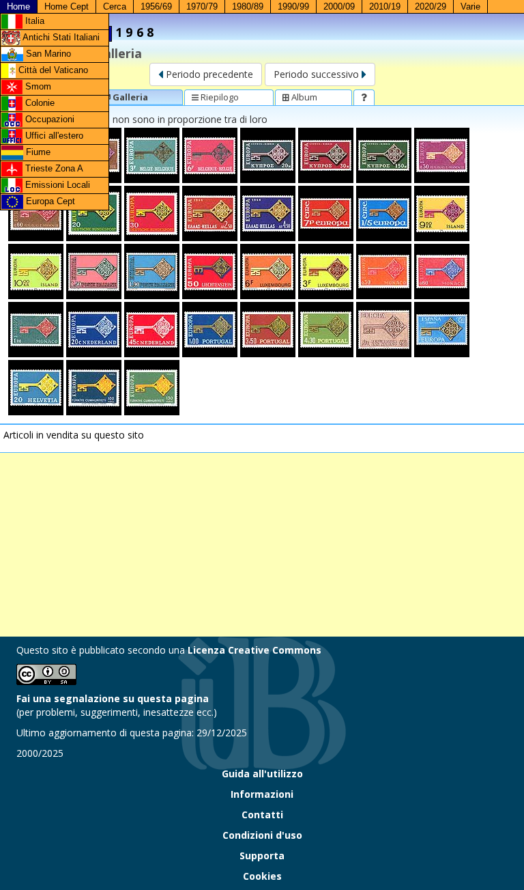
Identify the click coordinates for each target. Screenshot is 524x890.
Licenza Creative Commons (254, 649)
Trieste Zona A (53, 168)
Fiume (36, 152)
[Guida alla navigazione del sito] (364, 97)
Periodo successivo (318, 74)
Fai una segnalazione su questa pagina (112, 698)
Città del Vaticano (52, 70)
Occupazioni (48, 119)
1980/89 (247, 6)
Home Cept (66, 6)
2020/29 (430, 6)
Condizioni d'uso (262, 835)
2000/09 (339, 6)
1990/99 (293, 6)
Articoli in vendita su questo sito (73, 434)
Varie (470, 6)
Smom (37, 86)
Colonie (39, 103)
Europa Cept (49, 201)
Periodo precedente (208, 74)
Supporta (262, 855)
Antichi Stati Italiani (60, 37)
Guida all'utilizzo (262, 773)
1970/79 (202, 6)
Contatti (262, 814)
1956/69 (156, 6)
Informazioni (262, 794)
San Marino (47, 53)
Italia (33, 21)
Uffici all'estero (53, 135)
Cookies (262, 876)
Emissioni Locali (56, 185)
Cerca (114, 6)
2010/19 (385, 6)
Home (18, 6)
